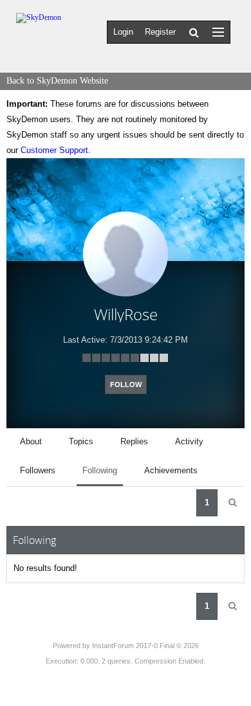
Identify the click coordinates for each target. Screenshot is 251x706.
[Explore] (218, 31)
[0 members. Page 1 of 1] (232, 502)
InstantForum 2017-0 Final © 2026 (145, 645)
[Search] (194, 32)
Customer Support (54, 150)
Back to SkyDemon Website (57, 81)
